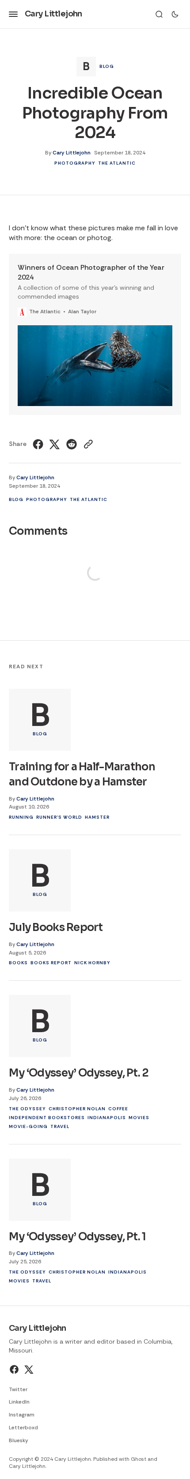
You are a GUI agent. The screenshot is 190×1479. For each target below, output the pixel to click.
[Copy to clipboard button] (87, 444)
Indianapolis (106, 1117)
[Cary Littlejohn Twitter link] (28, 1369)
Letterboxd (23, 1427)
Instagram (21, 1414)
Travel (59, 1126)
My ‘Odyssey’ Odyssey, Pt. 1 (77, 1236)
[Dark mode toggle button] (175, 14)
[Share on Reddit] (71, 444)
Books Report (51, 963)
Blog (106, 66)
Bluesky (18, 1440)
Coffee (118, 1109)
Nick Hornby (92, 963)
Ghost (138, 1459)
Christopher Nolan (77, 1109)
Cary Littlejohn (72, 152)
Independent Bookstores (47, 1117)
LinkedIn (19, 1401)
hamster (97, 817)
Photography (74, 163)
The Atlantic (117, 163)
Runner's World (59, 817)
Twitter (18, 1389)
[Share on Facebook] (39, 444)
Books (18, 963)
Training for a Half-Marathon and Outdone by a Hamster (82, 774)
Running (21, 817)
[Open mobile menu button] (13, 14)
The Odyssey (27, 1109)
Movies (139, 1117)
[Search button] (159, 14)
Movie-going (28, 1126)
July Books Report (56, 927)
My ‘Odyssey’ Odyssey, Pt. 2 (79, 1073)
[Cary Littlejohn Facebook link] (15, 1369)
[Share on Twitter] (54, 444)
